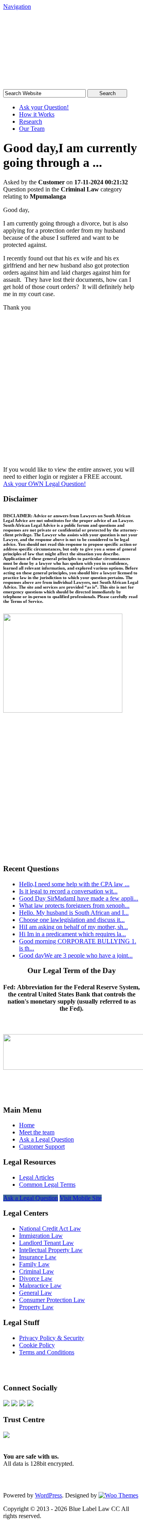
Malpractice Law (40, 1285)
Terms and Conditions (46, 1352)
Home (27, 1125)
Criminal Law (36, 1271)
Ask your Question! (44, 107)
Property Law (36, 1307)
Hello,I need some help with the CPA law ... (74, 884)
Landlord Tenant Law (46, 1242)
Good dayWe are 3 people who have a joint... (76, 955)
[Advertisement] (71, 391)
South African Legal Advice (62, 33)
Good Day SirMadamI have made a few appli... (78, 898)
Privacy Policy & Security (51, 1338)
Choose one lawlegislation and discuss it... (72, 919)
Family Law (34, 1264)
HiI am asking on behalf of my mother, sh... (73, 927)
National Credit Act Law (50, 1228)
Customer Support (42, 1146)
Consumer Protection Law (52, 1300)
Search (107, 93)
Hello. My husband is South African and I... (74, 912)
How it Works (36, 114)
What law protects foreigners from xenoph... (74, 905)
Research (30, 121)
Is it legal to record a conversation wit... (68, 891)
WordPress (48, 1495)
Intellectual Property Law (51, 1250)
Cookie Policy (37, 1345)
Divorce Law (35, 1278)
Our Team (31, 128)
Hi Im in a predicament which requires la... (72, 934)
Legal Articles (36, 1177)
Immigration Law (41, 1235)
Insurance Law (37, 1257)
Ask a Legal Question (46, 1139)
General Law (35, 1292)
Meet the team (36, 1132)
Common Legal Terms (47, 1184)
